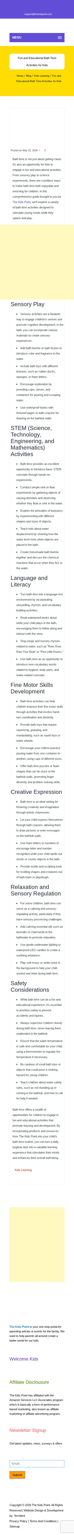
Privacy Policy (18, 1521)
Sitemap (14, 1526)
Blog (28, 75)
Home (20, 75)
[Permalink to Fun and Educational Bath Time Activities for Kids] (37, 138)
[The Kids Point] (37, 25)
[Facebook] (24, 6)
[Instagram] (50, 6)
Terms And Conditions (43, 1521)
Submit (17, 1475)
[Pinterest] (41, 6)
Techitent (19, 1515)
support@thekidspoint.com (38, 14)
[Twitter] (32, 6)
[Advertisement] (37, 262)
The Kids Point (22, 202)
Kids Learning (41, 75)
